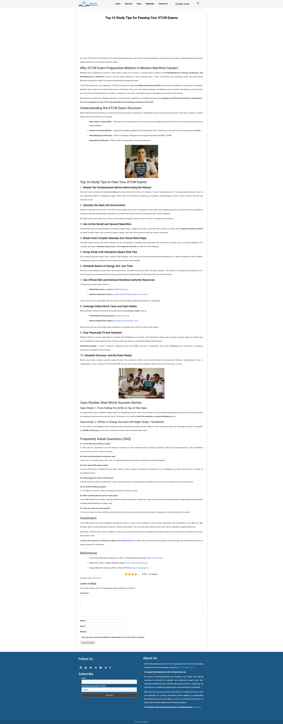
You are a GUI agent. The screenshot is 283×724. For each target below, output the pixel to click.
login (187, 4)
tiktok (110, 667)
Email (83, 626)
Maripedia (150, 4)
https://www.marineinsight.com (125, 321)
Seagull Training (122, 316)
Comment (84, 593)
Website (83, 632)
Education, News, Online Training (94, 686)
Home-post (96, 578)
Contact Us (163, 4)
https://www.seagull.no (140, 568)
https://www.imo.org (155, 558)
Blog (90, 578)
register (180, 4)
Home (118, 4)
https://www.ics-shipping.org (137, 563)
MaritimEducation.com (126, 541)
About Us (128, 4)
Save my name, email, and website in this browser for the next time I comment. (113, 637)
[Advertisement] (141, 39)
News (139, 4)
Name (83, 621)
